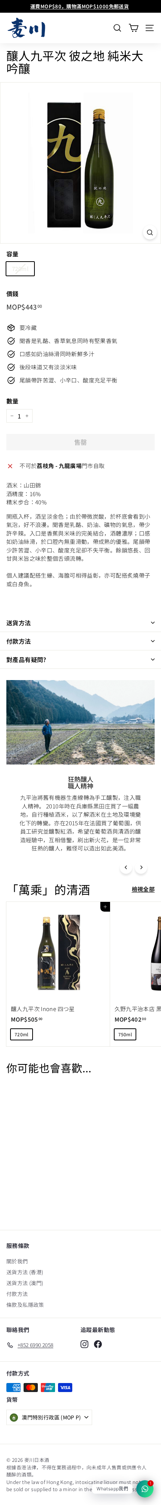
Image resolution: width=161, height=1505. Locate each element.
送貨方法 (18, 622)
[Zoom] (150, 232)
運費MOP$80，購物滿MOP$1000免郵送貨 (79, 6)
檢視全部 (143, 889)
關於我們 (17, 1261)
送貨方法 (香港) (24, 1272)
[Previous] (126, 867)
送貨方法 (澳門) (24, 1283)
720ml (20, 268)
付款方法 (18, 641)
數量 (12, 400)
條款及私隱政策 (25, 1304)
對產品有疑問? (26, 659)
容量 (12, 253)
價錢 (12, 293)
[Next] (141, 867)
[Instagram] (84, 1343)
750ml (125, 1034)
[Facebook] (98, 1343)
